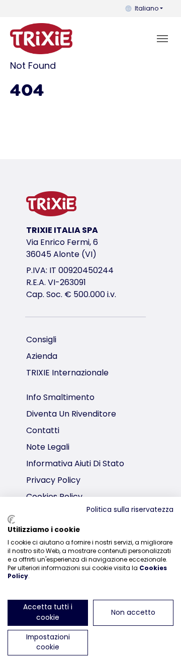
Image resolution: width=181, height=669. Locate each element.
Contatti (42, 430)
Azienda (41, 356)
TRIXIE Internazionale (67, 372)
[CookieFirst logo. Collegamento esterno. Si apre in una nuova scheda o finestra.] (11, 519)
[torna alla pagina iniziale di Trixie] (41, 38)
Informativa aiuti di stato (75, 463)
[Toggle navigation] (162, 38)
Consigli (41, 339)
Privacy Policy (53, 480)
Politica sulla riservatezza (129, 509)
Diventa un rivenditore (71, 414)
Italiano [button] (146, 8)
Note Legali (47, 447)
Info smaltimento (60, 397)
